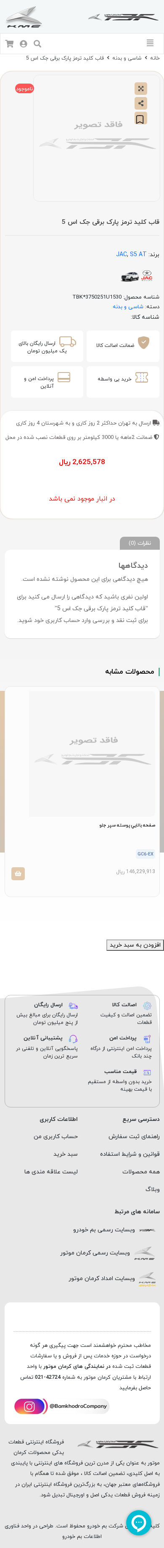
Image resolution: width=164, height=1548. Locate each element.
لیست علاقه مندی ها (51, 1172)
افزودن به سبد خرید (135, 945)
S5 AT (138, 255)
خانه (155, 58)
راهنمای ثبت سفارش (134, 1137)
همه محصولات (141, 1172)
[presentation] (87, 912)
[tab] (140, 543)
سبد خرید (65, 1154)
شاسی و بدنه (127, 58)
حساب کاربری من (56, 1137)
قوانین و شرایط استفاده (130, 1154)
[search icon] (37, 44)
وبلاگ (152, 1190)
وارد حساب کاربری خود (62, 620)
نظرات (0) (140, 543)
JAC (121, 255)
